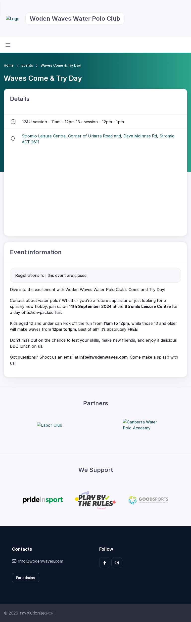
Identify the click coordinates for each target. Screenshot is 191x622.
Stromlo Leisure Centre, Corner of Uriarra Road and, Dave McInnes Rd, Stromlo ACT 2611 (98, 138)
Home (9, 65)
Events (27, 65)
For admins (25, 578)
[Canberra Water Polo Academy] (141, 425)
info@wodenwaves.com (40, 561)
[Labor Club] (49, 425)
